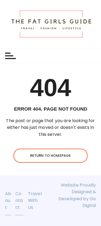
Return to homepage (50, 155)
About (8, 200)
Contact (19, 200)
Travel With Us (35, 200)
